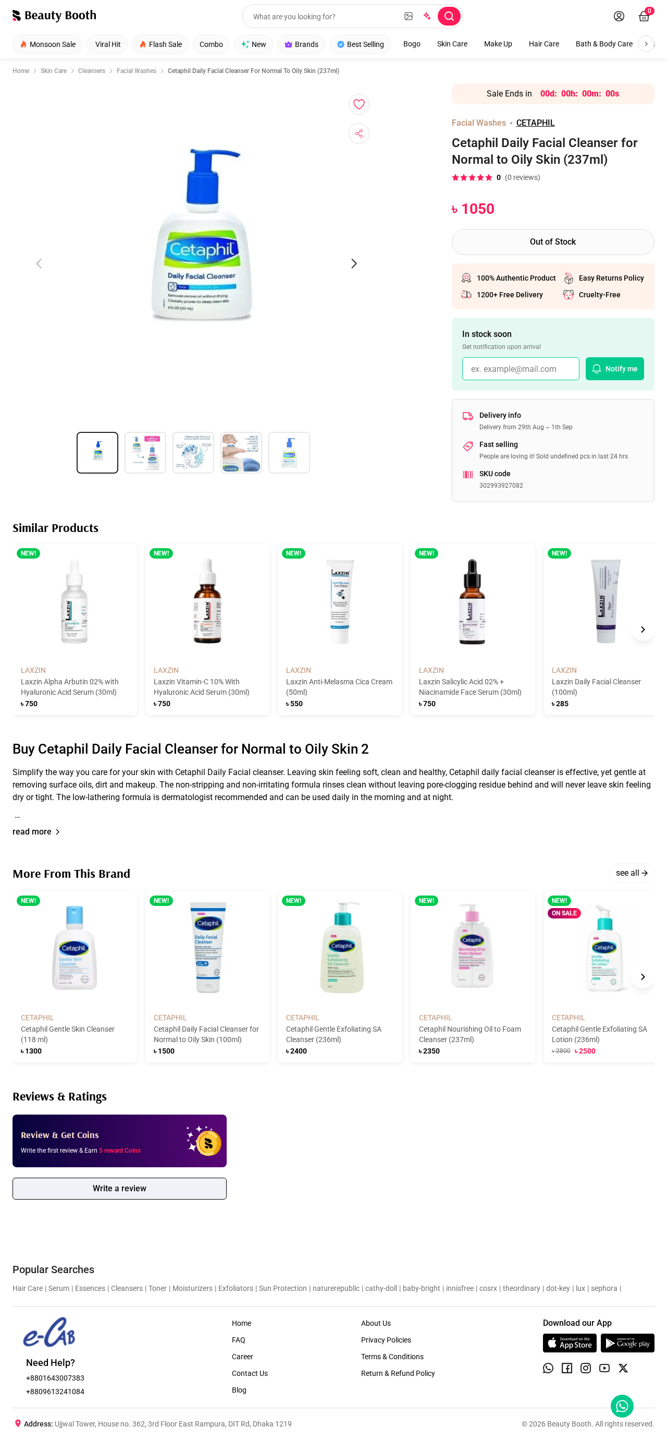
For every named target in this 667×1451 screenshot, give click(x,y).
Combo (211, 44)
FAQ (238, 1340)
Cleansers (91, 71)
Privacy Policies (386, 1340)
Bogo (412, 44)
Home (21, 71)
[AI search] (426, 16)
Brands (306, 44)
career (242, 1356)
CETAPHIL (535, 123)
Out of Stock (553, 242)
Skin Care (452, 44)
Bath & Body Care (604, 44)
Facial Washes (136, 71)
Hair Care (544, 44)
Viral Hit (108, 44)
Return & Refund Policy (398, 1373)
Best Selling (365, 44)
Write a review (119, 1188)
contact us (250, 1373)
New (259, 44)
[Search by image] (408, 16)
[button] (333, 793)
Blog (239, 1390)
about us (376, 1323)
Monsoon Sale (53, 44)
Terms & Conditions (392, 1356)
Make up (498, 44)
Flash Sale (165, 44)
